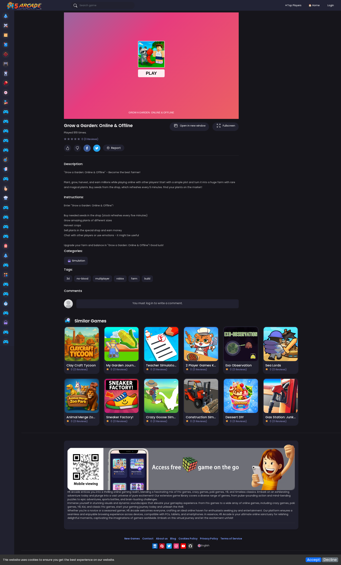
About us (162, 538)
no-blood (82, 278)
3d (68, 278)
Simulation (78, 260)
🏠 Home (314, 5)
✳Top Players (293, 5)
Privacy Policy (209, 538)
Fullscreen (229, 125)
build (147, 278)
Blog (173, 538)
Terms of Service (231, 538)
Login (331, 5)
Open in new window (192, 125)
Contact (147, 538)
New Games (132, 538)
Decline (330, 559)
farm (134, 278)
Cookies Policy (187, 538)
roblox (120, 278)
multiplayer (102, 278)
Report (116, 148)
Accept (313, 559)
